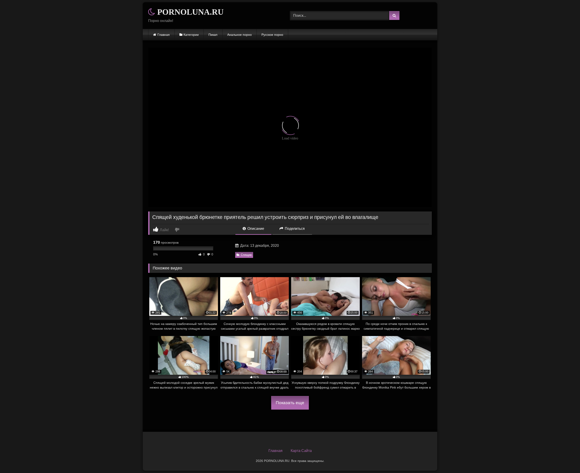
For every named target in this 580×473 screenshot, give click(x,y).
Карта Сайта (301, 451)
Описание (255, 228)
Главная (163, 34)
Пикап (213, 34)
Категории (191, 34)
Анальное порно (239, 34)
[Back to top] (566, 459)
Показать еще (290, 402)
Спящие (246, 255)
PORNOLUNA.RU (189, 12)
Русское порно (272, 34)
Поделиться (294, 228)
